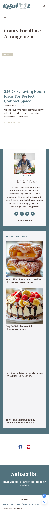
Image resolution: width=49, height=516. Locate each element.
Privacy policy (21, 504)
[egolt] (17, 6)
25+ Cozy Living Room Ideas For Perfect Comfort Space (24, 96)
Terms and (7, 508)
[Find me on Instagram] (27, 214)
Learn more (24, 220)
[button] (44, 6)
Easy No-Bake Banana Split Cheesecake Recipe (19, 328)
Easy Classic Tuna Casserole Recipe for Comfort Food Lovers (24, 374)
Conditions (18, 508)
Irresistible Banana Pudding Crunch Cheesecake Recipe (20, 421)
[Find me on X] (22, 214)
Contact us (8, 504)
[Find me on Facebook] (16, 214)
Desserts (7, 54)
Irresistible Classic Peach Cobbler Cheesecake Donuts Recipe (23, 281)
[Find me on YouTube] (33, 214)
